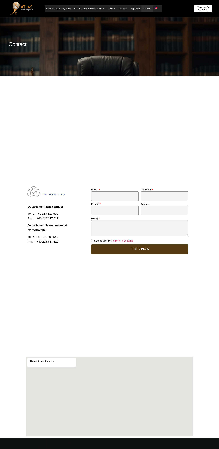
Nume (94, 190)
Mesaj (94, 218)
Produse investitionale (90, 8)
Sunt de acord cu (113, 240)
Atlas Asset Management (59, 8)
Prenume (146, 190)
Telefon (145, 204)
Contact (147, 8)
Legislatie (135, 8)
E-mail (95, 204)
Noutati (123, 8)
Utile (110, 8)
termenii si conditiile (123, 240)
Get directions (54, 194)
